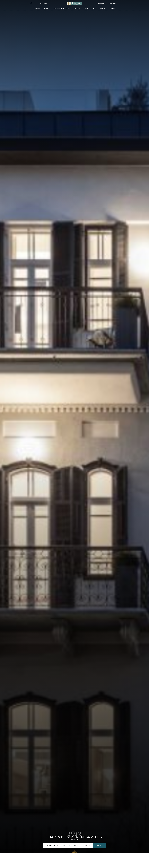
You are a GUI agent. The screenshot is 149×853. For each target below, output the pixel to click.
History (46, 8)
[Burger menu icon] (31, 3)
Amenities (77, 8)
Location (102, 8)
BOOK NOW (112, 3)
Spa (94, 8)
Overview (37, 8)
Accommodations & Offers (62, 8)
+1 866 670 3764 (101, 3)
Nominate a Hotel (43, 3)
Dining (87, 8)
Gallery (112, 8)
